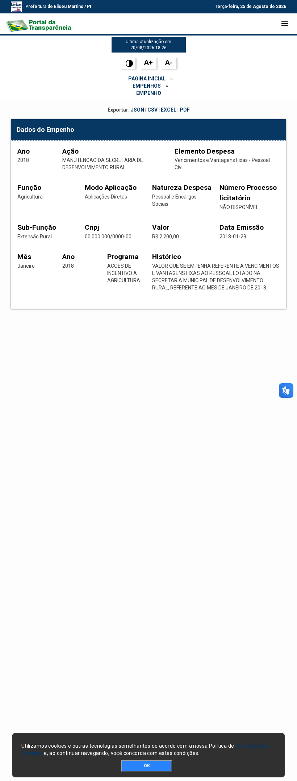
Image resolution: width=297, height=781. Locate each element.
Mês (24, 256)
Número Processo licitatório (248, 192)
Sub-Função (36, 227)
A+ (148, 62)
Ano (23, 151)
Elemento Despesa (205, 151)
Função (29, 187)
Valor (160, 227)
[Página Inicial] (38, 23)
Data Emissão (241, 227)
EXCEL (168, 110)
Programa (123, 256)
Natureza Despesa (182, 187)
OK (147, 765)
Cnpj (92, 227)
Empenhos (147, 86)
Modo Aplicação (111, 187)
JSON (137, 110)
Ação (70, 151)
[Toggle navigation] (284, 23)
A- (169, 62)
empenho (148, 93)
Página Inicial (147, 79)
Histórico (166, 256)
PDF (185, 110)
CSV (152, 110)
